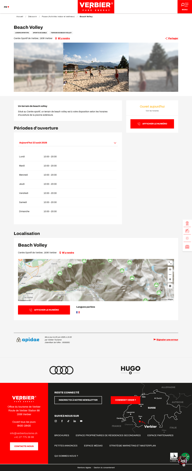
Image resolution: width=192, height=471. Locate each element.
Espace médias (93, 445)
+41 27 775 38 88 (24, 437)
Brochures (61, 435)
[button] (96, 67)
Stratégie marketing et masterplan (132, 445)
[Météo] (187, 238)
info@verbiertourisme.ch (24, 433)
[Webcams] (187, 223)
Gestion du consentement (104, 468)
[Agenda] (187, 247)
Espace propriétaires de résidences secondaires (108, 435)
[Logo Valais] (174, 457)
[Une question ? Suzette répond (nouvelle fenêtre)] (182, 461)
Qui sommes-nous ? (66, 456)
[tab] (65, 142)
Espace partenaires (160, 435)
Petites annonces (65, 445)
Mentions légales (84, 468)
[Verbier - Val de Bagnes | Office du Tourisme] (96, 6)
